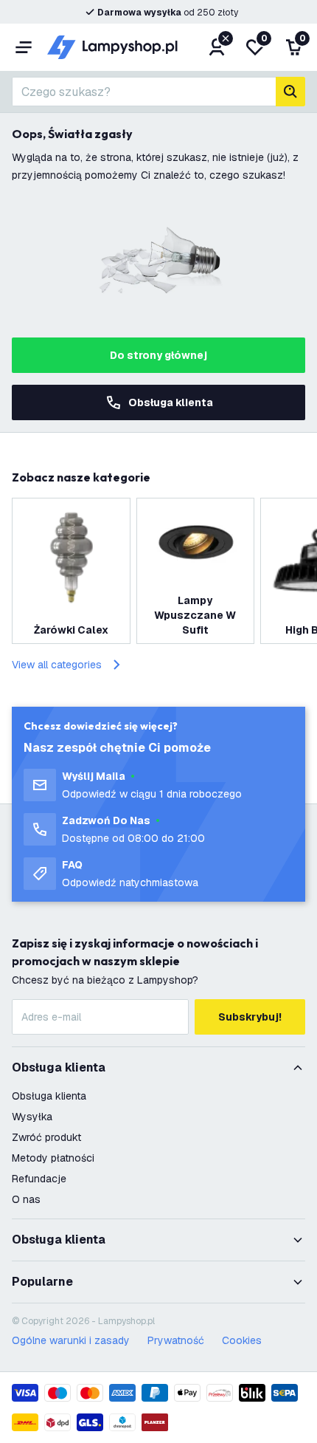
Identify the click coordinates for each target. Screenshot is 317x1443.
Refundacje (39, 1178)
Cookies (242, 1340)
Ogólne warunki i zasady (71, 1340)
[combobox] (144, 91)
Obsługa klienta (170, 402)
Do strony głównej (158, 355)
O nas (26, 1199)
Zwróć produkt (46, 1137)
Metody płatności (53, 1158)
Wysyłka (32, 1116)
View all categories (57, 664)
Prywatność (175, 1340)
